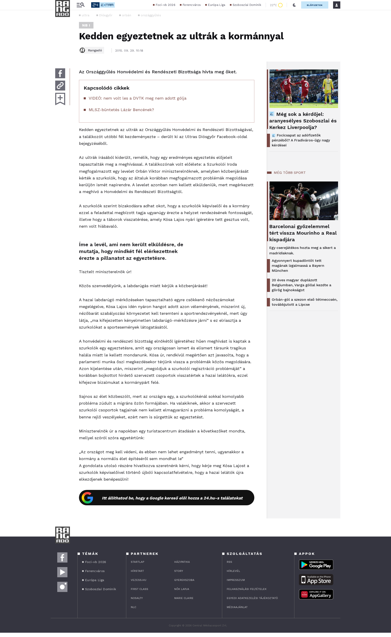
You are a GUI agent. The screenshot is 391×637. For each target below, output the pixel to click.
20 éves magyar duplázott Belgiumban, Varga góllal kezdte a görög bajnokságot (301, 285)
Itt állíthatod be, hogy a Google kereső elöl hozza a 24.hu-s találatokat (172, 498)
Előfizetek (315, 5)
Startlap (137, 561)
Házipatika (182, 561)
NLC (133, 607)
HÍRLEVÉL (233, 571)
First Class (139, 589)
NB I (86, 25)
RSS (229, 561)
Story (178, 571)
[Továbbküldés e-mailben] (60, 86)
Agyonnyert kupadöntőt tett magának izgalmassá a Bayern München (298, 265)
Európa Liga (216, 5)
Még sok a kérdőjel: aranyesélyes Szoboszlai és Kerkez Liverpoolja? (303, 120)
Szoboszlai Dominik (247, 5)
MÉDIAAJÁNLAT (237, 607)
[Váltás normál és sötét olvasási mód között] (294, 5)
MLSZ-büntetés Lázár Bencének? (121, 109)
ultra (86, 15)
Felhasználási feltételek (247, 589)
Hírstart (137, 571)
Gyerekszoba (184, 580)
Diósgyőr (105, 15)
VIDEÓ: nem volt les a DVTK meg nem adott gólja (137, 98)
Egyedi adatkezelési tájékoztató (252, 598)
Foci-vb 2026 (165, 5)
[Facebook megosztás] (60, 73)
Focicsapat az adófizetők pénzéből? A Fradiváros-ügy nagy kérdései (301, 140)
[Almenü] (80, 5)
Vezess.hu (138, 580)
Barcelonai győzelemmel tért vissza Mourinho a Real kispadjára (303, 233)
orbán (126, 15)
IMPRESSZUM (236, 580)
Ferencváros (192, 5)
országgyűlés (151, 15)
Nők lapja (181, 589)
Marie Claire (183, 598)
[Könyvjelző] (60, 99)
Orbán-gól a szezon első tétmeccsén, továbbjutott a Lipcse (304, 302)
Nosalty (137, 598)
